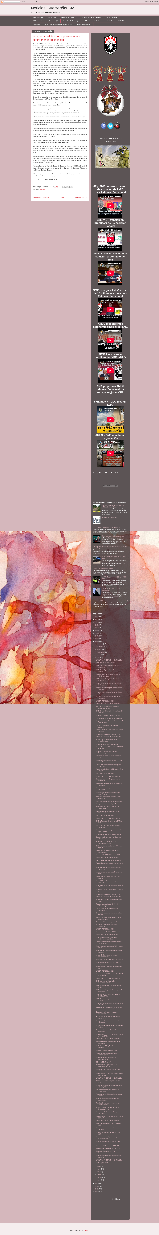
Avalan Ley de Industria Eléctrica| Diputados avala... (106, 740)
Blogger (86, 1230)
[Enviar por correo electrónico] (63, 187)
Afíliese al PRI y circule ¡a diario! (106, 922)
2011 (96, 1189)
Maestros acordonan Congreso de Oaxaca (109, 959)
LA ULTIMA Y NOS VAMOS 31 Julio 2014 (109, 660)
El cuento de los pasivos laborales (107, 744)
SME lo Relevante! (111, 17)
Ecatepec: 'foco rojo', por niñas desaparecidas (105, 1152)
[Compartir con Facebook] (70, 187)
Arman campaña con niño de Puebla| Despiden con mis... (107, 1108)
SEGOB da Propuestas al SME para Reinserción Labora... (107, 707)
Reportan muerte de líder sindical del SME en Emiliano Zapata (113, 506)
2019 (96, 628)
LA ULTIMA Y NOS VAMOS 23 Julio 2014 (109, 978)
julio (98, 657)
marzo (99, 1174)
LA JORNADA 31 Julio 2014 (105, 701)
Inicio (62, 198)
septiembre (100, 652)
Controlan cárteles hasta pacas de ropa (108, 834)
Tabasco (42, 189)
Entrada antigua (81, 198)
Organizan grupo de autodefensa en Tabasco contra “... (107, 909)
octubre (99, 649)
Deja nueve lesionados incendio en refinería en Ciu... (107, 1013)
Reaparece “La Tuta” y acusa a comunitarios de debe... (106, 842)
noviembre (100, 646)
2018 (96, 630)
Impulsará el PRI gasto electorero (106, 1050)
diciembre (100, 644)
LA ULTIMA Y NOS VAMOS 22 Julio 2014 (109, 1039)
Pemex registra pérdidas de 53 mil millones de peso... (107, 905)
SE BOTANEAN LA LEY (103, 1062)
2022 (96, 619)
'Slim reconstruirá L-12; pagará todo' (113, 536)
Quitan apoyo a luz (102, 1163)
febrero (99, 1177)
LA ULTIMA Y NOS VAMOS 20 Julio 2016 (107, 527)
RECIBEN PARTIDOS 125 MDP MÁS (108, 1146)
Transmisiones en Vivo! (83, 24)
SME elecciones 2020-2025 (115, 21)
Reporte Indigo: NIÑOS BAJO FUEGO (108, 932)
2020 (96, 625)
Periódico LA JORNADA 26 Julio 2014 (108, 894)
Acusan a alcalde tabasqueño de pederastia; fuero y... (106, 1054)
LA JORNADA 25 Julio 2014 (105, 929)
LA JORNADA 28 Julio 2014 (105, 815)
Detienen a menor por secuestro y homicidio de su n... (106, 1058)
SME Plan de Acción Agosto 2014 (106, 663)
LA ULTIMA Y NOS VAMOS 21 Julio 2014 (109, 1078)
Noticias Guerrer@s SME (54, 8)
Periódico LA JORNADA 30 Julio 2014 (108, 734)
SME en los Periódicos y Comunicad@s (45, 21)
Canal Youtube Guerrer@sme (72, 21)
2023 (96, 617)
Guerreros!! (36, 24)
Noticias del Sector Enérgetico (91, 17)
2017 (96, 633)
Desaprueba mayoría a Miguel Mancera (108, 804)
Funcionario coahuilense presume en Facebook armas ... (107, 1104)
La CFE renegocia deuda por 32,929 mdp (109, 860)
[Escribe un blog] (65, 187)
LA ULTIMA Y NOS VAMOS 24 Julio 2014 (109, 934)
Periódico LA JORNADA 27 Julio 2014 (108, 855)
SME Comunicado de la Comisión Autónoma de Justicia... (106, 938)
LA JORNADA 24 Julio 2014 (105, 971)
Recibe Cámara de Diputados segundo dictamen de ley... (108, 1137)
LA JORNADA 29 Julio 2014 (105, 773)
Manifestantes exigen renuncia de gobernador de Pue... (106, 1065)
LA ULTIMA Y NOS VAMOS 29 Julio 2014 (109, 737)
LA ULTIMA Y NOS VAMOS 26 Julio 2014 (109, 857)
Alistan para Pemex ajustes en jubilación (109, 718)
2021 (96, 622)
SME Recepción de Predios (94, 21)
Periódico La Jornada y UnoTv (103, 568)
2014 (96, 641)
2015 (96, 639)
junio (98, 1166)
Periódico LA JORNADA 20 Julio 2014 (108, 1148)
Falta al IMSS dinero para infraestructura (109, 801)
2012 (96, 1186)
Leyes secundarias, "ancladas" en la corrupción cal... (107, 1128)
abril (98, 1172)
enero (99, 1180)
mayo (99, 1169)
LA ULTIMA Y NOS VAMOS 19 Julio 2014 (109, 1160)
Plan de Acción (52, 17)
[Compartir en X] (68, 187)
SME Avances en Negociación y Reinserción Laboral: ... (106, 982)
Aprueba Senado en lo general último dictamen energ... (107, 1099)
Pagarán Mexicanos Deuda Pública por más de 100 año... (108, 675)
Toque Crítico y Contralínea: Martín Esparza (58, 24)
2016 (96, 636)
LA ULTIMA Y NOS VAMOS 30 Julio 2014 (109, 704)
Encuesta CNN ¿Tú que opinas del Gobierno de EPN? (111, 601)
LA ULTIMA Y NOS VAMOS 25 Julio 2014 (109, 897)
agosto (99, 655)
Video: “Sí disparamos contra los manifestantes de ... (106, 956)
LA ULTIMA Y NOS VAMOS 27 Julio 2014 (109, 818)
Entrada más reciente (41, 198)
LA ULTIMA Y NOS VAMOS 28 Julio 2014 (109, 776)
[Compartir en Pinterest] (72, 187)
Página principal (38, 17)
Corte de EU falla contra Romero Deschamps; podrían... (106, 752)
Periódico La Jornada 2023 (69, 17)
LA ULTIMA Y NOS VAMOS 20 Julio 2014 (109, 1120)
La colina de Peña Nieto (109, 517)
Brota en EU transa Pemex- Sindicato (108, 715)
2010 (96, 1192)
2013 (96, 1183)
